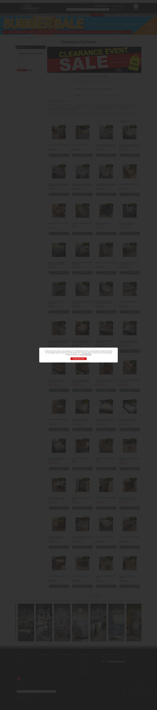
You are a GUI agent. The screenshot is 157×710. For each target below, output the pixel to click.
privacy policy (87, 353)
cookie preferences (85, 354)
